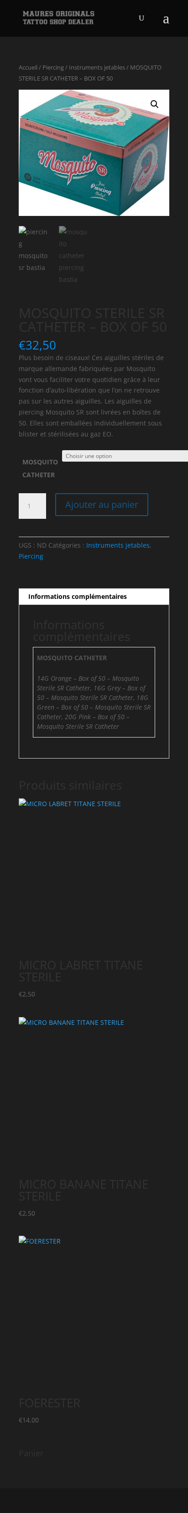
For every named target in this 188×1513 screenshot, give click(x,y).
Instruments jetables (97, 67)
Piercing (53, 67)
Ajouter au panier (101, 504)
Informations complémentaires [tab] (77, 596)
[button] (154, 104)
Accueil (28, 67)
